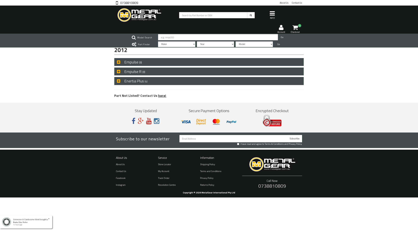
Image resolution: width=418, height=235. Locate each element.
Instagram (121, 185)
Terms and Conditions (210, 171)
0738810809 (129, 2)
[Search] (251, 15)
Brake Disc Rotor (20, 222)
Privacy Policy (295, 144)
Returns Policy (207, 185)
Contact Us (297, 2)
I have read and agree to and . (271, 144)
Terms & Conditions (274, 144)
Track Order (163, 178)
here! (162, 95)
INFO (272, 18)
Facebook (121, 178)
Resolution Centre (167, 185)
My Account (163, 171)
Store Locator (164, 164)
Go (282, 37)
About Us (284, 2)
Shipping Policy (207, 164)
